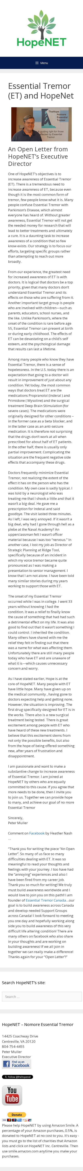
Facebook (36, 833)
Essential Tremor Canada (46, 900)
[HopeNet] (42, 28)
